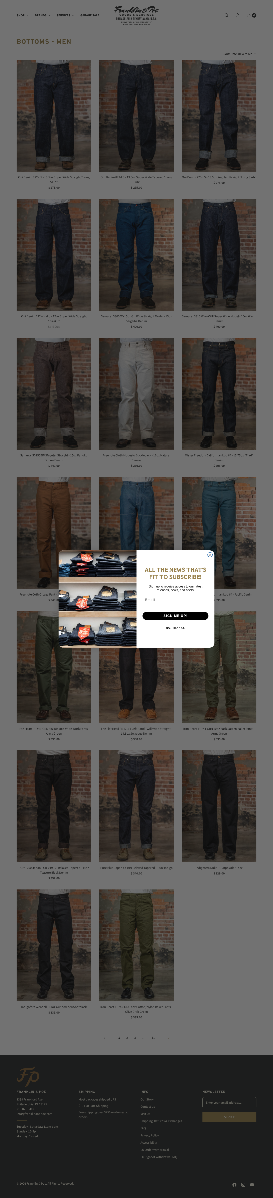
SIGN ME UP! (175, 615)
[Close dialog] (210, 554)
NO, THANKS (175, 627)
